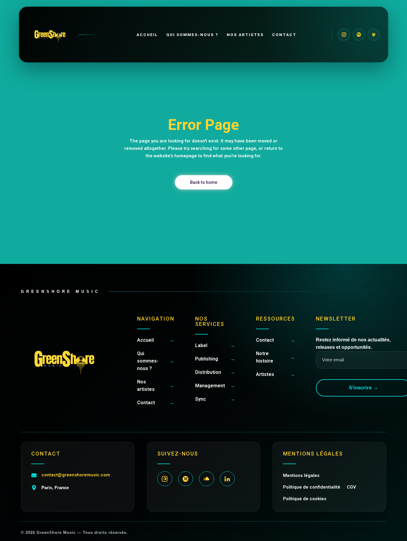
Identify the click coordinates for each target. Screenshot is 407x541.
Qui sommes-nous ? (192, 34)
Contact (284, 34)
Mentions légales (301, 475)
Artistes (275, 374)
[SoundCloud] (206, 478)
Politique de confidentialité (311, 487)
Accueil (147, 34)
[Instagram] (344, 35)
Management (215, 385)
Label (215, 345)
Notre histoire (275, 357)
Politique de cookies (304, 498)
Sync (215, 399)
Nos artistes (245, 34)
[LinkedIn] (227, 478)
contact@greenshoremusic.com (75, 475)
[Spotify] (359, 35)
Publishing (215, 359)
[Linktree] (374, 35)
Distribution (215, 372)
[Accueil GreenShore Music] (63, 34)
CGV (351, 487)
